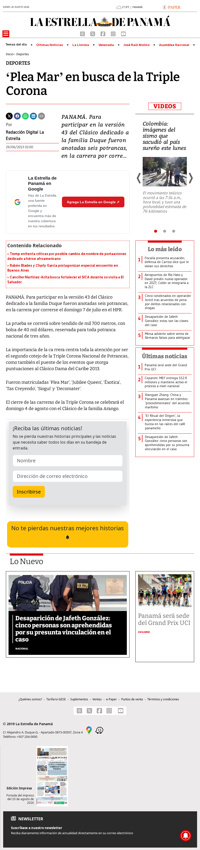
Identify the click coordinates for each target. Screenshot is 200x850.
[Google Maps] (89, 730)
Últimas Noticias (49, 45)
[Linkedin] (33, 115)
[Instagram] (114, 33)
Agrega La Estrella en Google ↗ (93, 202)
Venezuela (106, 45)
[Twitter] (9, 115)
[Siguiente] (190, 178)
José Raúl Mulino (136, 45)
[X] (93, 33)
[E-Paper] (171, 6)
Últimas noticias (164, 356)
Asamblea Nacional (174, 45)
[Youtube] (123, 33)
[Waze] (99, 730)
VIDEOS (164, 106)
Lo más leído (165, 249)
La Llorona (80, 45)
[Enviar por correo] (41, 115)
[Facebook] (103, 33)
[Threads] (83, 33)
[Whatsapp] (25, 115)
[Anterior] (139, 178)
